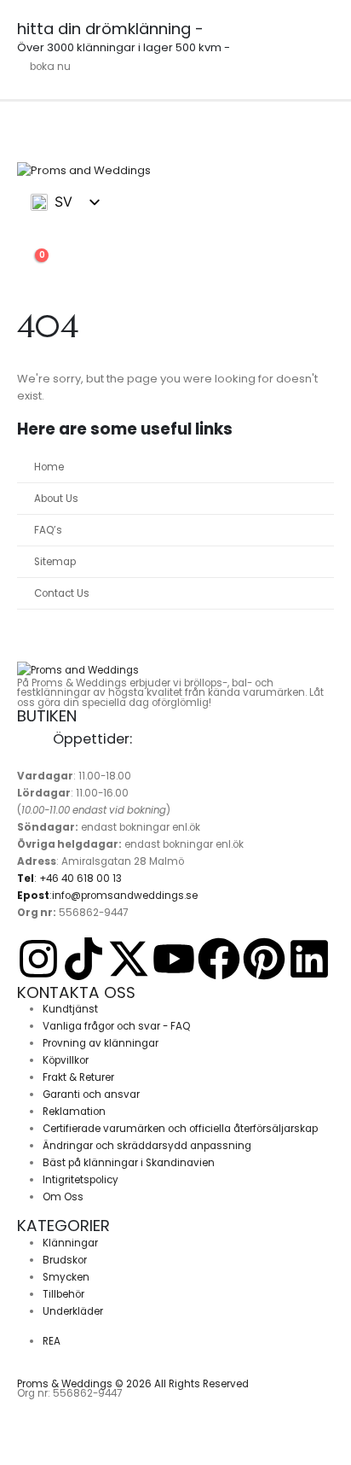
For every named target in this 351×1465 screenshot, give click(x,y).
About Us (56, 498)
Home (49, 467)
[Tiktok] (83, 958)
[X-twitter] (128, 958)
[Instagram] (38, 958)
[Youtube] (173, 958)
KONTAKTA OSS (76, 992)
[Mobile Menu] (32, 140)
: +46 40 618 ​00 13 (69, 878)
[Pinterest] (264, 958)
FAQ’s (48, 530)
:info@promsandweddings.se (107, 895)
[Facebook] (219, 958)
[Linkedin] (309, 958)
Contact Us (61, 593)
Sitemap (55, 562)
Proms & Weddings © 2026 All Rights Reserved (133, 1384)
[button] (30, 242)
